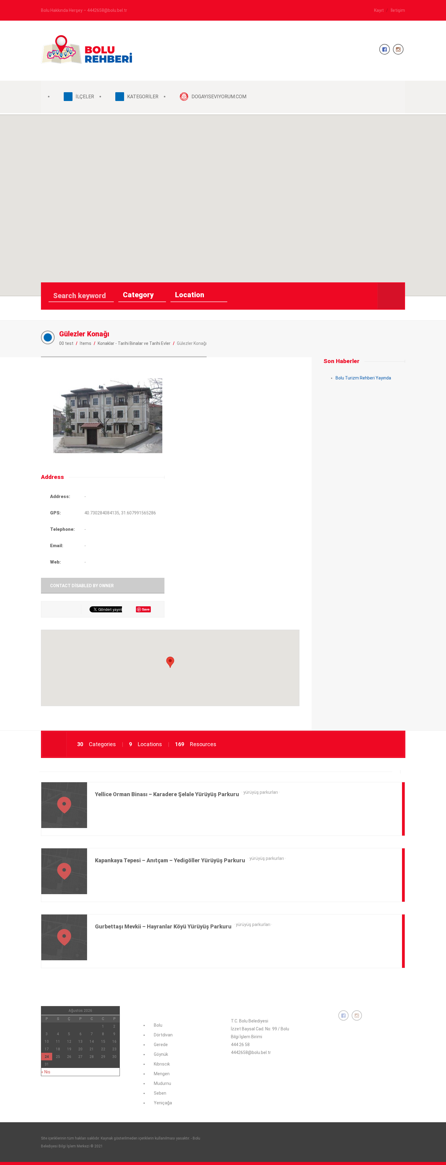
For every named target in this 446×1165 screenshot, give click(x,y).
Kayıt (379, 10)
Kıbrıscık (162, 1064)
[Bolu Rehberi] (86, 60)
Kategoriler (142, 96)
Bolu (158, 1025)
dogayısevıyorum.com (218, 96)
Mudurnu (162, 1083)
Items (85, 343)
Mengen (162, 1073)
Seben (160, 1093)
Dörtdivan (163, 1034)
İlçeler (85, 96)
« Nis (45, 1071)
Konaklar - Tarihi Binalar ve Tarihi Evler (134, 343)
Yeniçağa (163, 1102)
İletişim (398, 10)
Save (146, 609)
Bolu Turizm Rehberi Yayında (363, 377)
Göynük (161, 1054)
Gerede (161, 1044)
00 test (66, 343)
